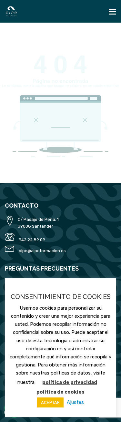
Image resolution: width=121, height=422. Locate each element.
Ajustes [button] (75, 402)
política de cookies (60, 392)
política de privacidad (69, 382)
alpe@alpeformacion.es (42, 250)
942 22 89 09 (32, 239)
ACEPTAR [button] (50, 402)
